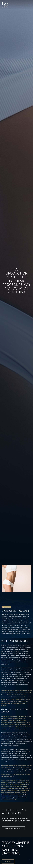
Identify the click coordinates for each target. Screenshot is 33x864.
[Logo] (5, 4)
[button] (30, 4)
